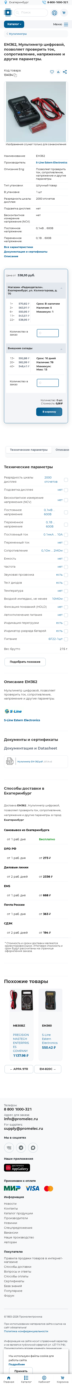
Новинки (10, 1223)
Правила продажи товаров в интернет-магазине (33, 1260)
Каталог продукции (18, 1213)
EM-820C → (48, 1069)
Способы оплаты (16, 1276)
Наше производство (19, 1237)
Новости (10, 1203)
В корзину (49, 412)
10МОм (57, 599)
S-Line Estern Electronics (51, 162)
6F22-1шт (56, 639)
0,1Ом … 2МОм (52, 550)
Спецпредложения (18, 1228)
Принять (20, 1371)
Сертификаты (14, 1281)
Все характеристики (18, 247)
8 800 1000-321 (18, 1109)
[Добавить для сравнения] (58, 72)
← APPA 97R (19, 1069)
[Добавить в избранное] (52, 72)
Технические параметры (29, 450)
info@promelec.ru (21, 1119)
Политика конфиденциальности (26, 1331)
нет (60, 490)
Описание (11, 256)
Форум (9, 1295)
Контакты (11, 1208)
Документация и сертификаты (25, 252)
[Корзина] (64, 13)
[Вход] (54, 13)
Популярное (13, 1291)
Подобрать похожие (25, 662)
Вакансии (11, 1232)
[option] (36, 112)
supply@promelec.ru (23, 1129)
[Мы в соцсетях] (9, 1148)
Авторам (10, 1242)
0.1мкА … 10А (53, 534)
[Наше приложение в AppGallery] (17, 1168)
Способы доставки (17, 1267)
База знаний (13, 1286)
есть (59, 574)
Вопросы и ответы (17, 1271)
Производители (16, 1218)
